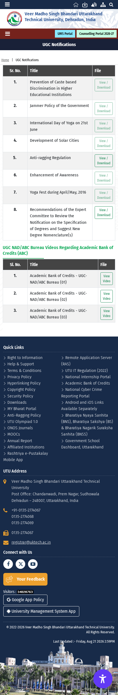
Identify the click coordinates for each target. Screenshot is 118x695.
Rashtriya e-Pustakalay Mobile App (25, 456)
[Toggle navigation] (7, 4)
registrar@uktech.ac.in (31, 542)
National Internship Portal (88, 376)
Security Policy (20, 396)
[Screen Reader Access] (94, 4)
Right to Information (25, 357)
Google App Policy (27, 599)
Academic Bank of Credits (87, 383)
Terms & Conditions (24, 370)
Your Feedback (31, 579)
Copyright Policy (21, 389)
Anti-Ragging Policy (24, 415)
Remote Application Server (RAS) (86, 360)
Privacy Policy (19, 376)
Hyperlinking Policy (24, 383)
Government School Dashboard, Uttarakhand (82, 444)
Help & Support (20, 363)
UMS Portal (65, 34)
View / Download (103, 160)
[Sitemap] (103, 4)
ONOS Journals (20, 427)
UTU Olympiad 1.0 (22, 421)
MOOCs (13, 434)
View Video (106, 278)
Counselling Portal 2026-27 (96, 34)
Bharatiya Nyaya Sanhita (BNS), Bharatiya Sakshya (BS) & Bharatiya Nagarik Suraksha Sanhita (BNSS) (87, 425)
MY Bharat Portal (21, 408)
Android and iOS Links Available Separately (82, 405)
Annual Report (19, 440)
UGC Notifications (27, 60)
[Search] (111, 4)
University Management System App (43, 611)
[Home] (76, 4)
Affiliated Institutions (25, 447)
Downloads (17, 402)
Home (5, 60)
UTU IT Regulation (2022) (86, 370)
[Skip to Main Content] (85, 4)
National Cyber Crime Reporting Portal (81, 392)
